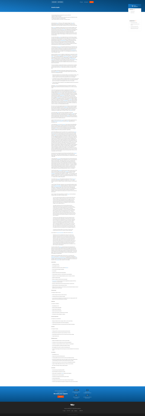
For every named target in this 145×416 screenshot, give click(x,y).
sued (58, 112)
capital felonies (63, 40)
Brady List (66, 267)
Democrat (59, 46)
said (71, 110)
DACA (62, 373)
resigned (75, 153)
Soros (75, 59)
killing (56, 128)
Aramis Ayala (57, 2)
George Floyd (56, 186)
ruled (73, 113)
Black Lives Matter (58, 185)
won (60, 67)
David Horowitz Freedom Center (72, 408)
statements (57, 71)
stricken (63, 29)
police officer (62, 95)
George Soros (66, 56)
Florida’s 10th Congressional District (60, 257)
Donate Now (61, 396)
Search (64, 410)
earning (54, 27)
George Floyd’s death (60, 232)
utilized (70, 56)
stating (68, 115)
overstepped (66, 100)
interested (52, 173)
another (64, 124)
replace (70, 99)
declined (59, 93)
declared (59, 186)
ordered (58, 97)
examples (57, 259)
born (57, 23)
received (59, 55)
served (60, 37)
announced (59, 158)
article (72, 232)
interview (66, 171)
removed (58, 124)
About (72, 410)
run (59, 256)
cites (72, 23)
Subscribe (69, 410)
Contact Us (75, 410)
